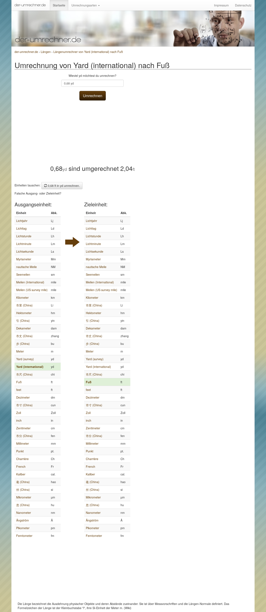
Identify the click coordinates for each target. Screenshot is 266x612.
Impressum (221, 5)
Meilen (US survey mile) (32, 290)
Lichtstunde (23, 236)
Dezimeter (23, 397)
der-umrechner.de (26, 52)
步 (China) (23, 343)
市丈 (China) (24, 336)
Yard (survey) (25, 359)
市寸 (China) (24, 405)
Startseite (59, 5)
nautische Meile (26, 267)
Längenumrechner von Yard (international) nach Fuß (88, 52)
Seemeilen (23, 274)
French (21, 466)
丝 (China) (23, 489)
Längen (46, 52)
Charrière (22, 459)
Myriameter (23, 259)
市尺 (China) (24, 374)
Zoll (18, 413)
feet (18, 390)
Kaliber (20, 474)
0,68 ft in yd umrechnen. (63, 186)
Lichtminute (23, 244)
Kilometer (22, 297)
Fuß (19, 382)
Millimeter (22, 443)
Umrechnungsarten (84, 5)
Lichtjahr (21, 221)
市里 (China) (24, 305)
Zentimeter (23, 428)
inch (19, 420)
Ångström (22, 520)
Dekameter (23, 328)
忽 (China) (23, 505)
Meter (20, 351)
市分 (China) (24, 436)
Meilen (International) (30, 282)
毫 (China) (23, 482)
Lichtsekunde (25, 251)
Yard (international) (29, 367)
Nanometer (23, 512)
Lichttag (21, 228)
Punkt (20, 451)
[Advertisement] (92, 132)
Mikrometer (23, 497)
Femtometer (24, 536)
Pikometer (23, 528)
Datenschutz (243, 5)
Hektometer (24, 313)
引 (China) (23, 320)
